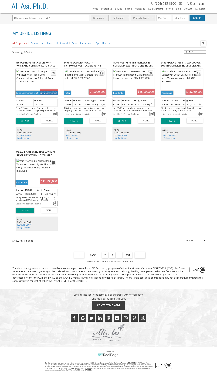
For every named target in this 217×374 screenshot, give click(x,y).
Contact (188, 8)
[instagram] (125, 318)
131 (128, 255)
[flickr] (117, 318)
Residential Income (82, 43)
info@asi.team (23, 138)
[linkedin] (99, 318)
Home (95, 8)
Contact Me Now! (108, 305)
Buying (118, 8)
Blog (178, 8)
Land (49, 43)
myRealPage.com (108, 355)
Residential (62, 43)
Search (197, 18)
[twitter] (91, 318)
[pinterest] (134, 318)
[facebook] (74, 318)
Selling (128, 8)
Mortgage (140, 8)
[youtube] (108, 318)
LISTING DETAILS (25, 121)
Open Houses (103, 43)
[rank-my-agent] (142, 318)
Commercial (37, 43)
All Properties (19, 43)
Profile (169, 8)
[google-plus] (82, 318)
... (119, 255)
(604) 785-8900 (24, 135)
